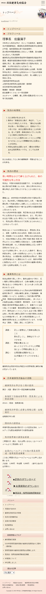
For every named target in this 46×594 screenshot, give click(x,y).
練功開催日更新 (10, 539)
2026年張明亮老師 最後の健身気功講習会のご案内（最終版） (23, 545)
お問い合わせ (9, 529)
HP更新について (10, 558)
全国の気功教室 (10, 521)
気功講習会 (9, 525)
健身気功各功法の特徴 (13, 513)
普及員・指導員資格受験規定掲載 (17, 554)
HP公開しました (10, 562)
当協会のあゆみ (10, 509)
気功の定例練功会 (11, 517)
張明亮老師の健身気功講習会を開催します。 (21, 550)
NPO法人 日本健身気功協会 (24, 590)
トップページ (5, 21)
